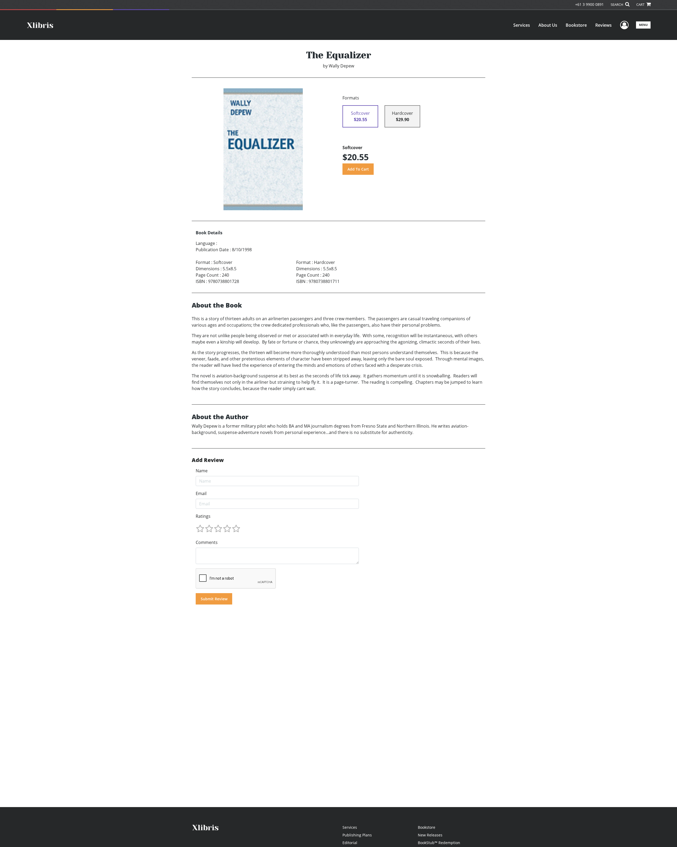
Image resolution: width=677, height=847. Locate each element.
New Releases (430, 834)
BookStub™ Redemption (439, 842)
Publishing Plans (357, 834)
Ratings (203, 516)
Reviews (603, 25)
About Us (547, 25)
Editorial (349, 842)
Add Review (208, 460)
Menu (643, 25)
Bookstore (576, 25)
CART (640, 4)
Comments (207, 542)
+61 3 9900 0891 (589, 4)
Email (201, 493)
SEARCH (617, 4)
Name (202, 471)
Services (521, 25)
